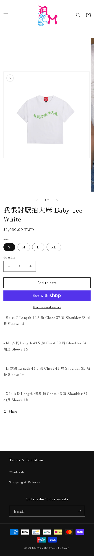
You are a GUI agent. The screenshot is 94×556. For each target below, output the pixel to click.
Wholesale (17, 471)
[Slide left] (37, 200)
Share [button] (13, 411)
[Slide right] (57, 200)
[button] (6, 15)
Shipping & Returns (24, 482)
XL (53, 247)
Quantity (9, 257)
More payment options (47, 306)
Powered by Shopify (60, 548)
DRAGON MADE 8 (41, 548)
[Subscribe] (80, 511)
